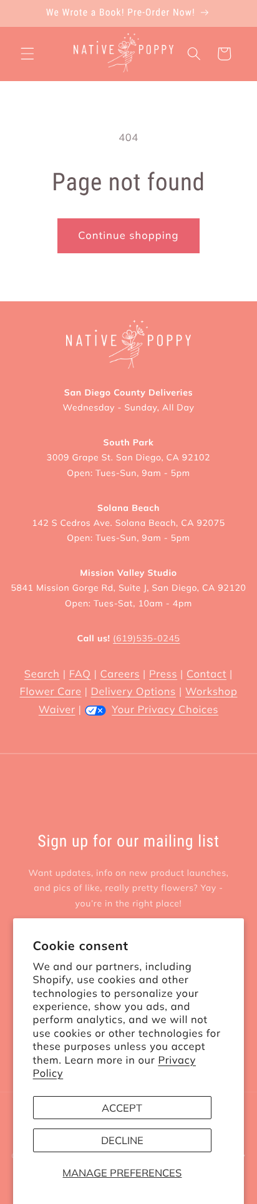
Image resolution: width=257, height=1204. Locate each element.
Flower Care (51, 691)
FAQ (80, 674)
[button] (27, 54)
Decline (122, 1140)
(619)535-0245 (146, 638)
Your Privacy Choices (165, 709)
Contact (206, 674)
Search (42, 674)
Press (163, 674)
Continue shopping (128, 235)
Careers (120, 674)
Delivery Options (133, 691)
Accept (122, 1107)
